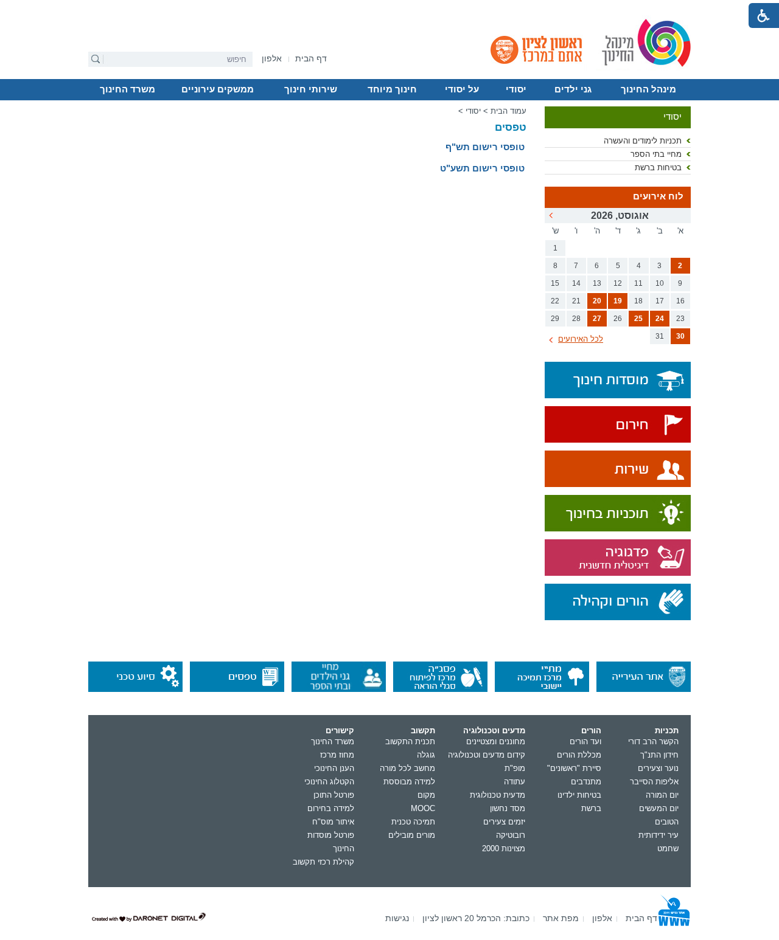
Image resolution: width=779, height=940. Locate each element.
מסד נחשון (507, 808)
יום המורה (662, 795)
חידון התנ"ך (659, 754)
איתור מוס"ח (333, 821)
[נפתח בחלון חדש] (618, 425)
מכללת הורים (579, 754)
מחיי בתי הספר (656, 154)
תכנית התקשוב (410, 741)
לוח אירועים (658, 196)
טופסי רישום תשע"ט (482, 168)
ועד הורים (585, 741)
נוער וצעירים (658, 768)
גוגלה (426, 754)
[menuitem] (272, 58)
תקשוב (423, 730)
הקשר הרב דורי (653, 741)
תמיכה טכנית (413, 821)
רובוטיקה (510, 835)
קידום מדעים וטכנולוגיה (486, 754)
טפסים (510, 127)
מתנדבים (586, 781)
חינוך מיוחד (392, 89)
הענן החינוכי (334, 768)
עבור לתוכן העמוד (389, 9)
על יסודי (462, 89)
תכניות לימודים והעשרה (643, 140)
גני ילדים (573, 89)
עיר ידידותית (658, 835)
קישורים (340, 730)
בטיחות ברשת (658, 167)
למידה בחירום (330, 808)
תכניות (667, 730)
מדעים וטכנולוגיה (494, 730)
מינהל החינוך (648, 89)
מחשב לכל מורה (407, 768)
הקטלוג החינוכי (329, 781)
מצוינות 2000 (503, 848)
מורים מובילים (411, 835)
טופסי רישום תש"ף (485, 147)
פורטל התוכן (333, 795)
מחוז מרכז (337, 754)
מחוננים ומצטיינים (495, 741)
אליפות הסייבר (654, 781)
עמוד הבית (508, 111)
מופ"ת (515, 768)
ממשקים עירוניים (217, 89)
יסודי (516, 89)
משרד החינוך (127, 89)
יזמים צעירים (504, 821)
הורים (591, 730)
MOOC (423, 808)
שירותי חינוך (310, 89)
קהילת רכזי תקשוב (323, 861)
